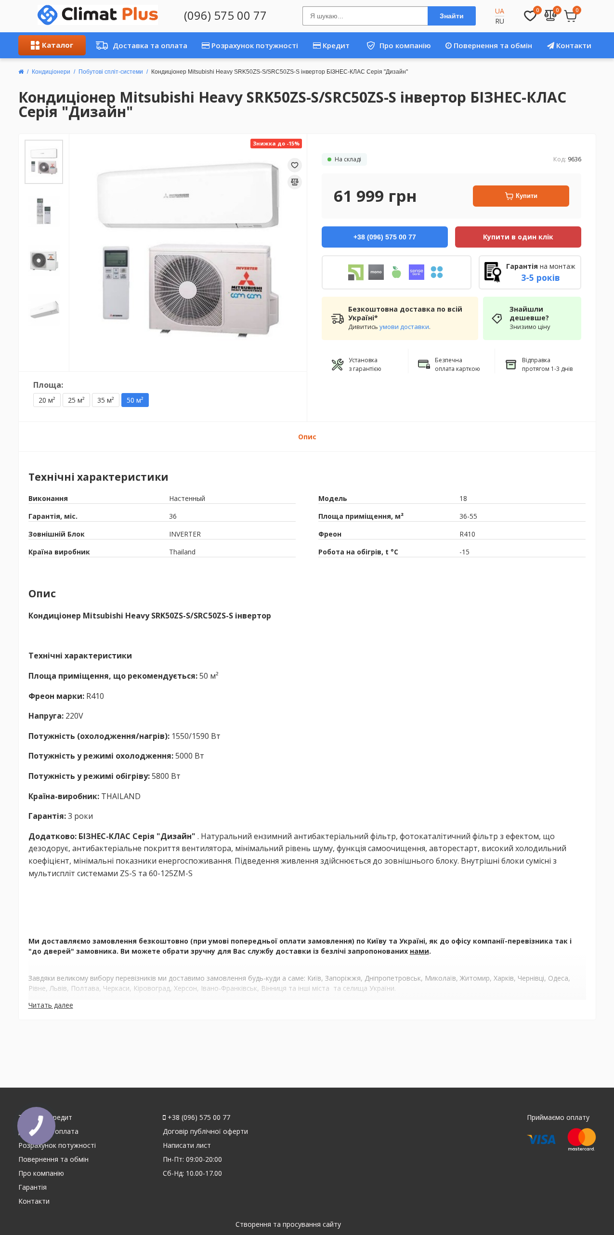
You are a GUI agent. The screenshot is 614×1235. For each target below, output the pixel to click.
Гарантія (32, 1187)
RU (499, 21)
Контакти (572, 45)
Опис (307, 436)
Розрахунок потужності (253, 45)
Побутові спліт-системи (110, 71)
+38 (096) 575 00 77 (198, 1117)
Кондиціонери (51, 71)
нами (419, 951)
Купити (526, 195)
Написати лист (187, 1145)
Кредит (335, 45)
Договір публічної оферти (205, 1131)
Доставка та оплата (139, 45)
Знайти (452, 16)
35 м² (105, 400)
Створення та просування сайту (288, 1224)
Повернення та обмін (492, 45)
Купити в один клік (518, 236)
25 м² (76, 400)
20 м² (47, 400)
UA (499, 10)
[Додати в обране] (294, 165)
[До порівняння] (294, 182)
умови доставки (404, 326)
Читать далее (50, 1005)
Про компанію (395, 45)
